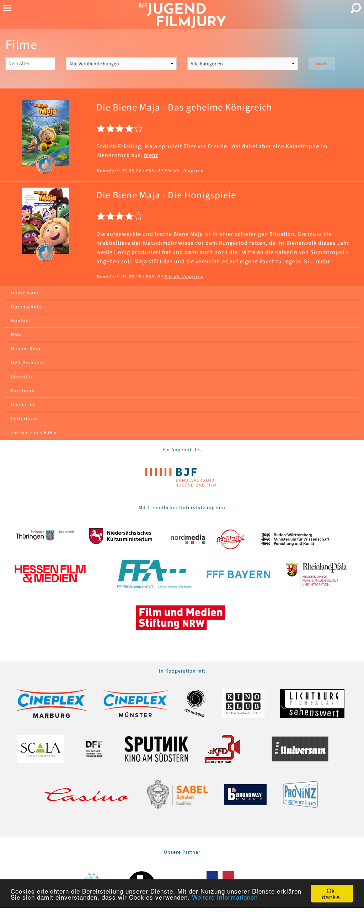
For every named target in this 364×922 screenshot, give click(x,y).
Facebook (22, 390)
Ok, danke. (332, 893)
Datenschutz (26, 307)
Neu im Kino (26, 348)
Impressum (24, 292)
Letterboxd (24, 418)
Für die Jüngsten (183, 170)
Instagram (23, 404)
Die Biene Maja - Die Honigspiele (166, 195)
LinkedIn (21, 377)
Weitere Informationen (225, 897)
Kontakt (21, 320)
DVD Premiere (27, 362)
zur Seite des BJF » (34, 432)
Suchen (322, 63)
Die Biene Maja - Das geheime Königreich (184, 107)
